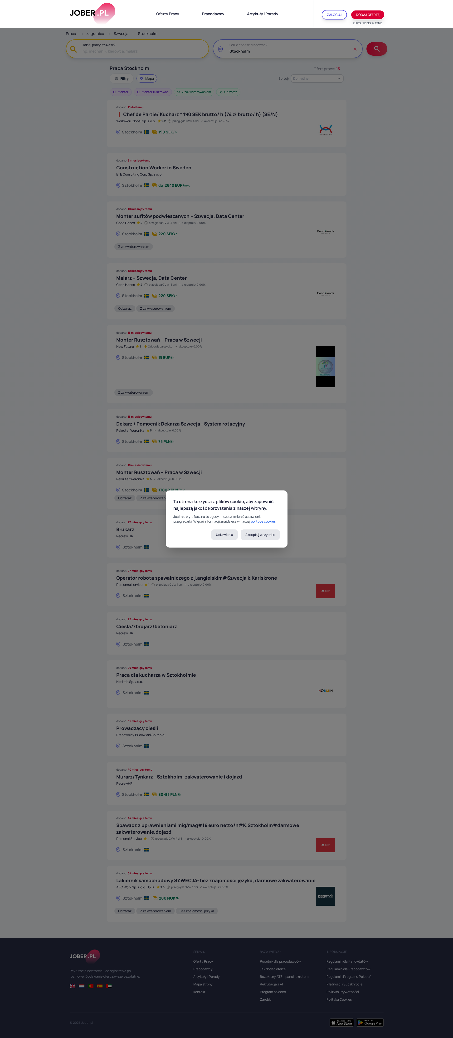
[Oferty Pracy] (92, 14)
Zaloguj (334, 14)
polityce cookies (263, 521)
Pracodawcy (213, 13)
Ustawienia (224, 534)
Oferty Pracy (167, 13)
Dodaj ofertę (368, 14)
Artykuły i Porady (262, 13)
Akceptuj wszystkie (260, 534)
